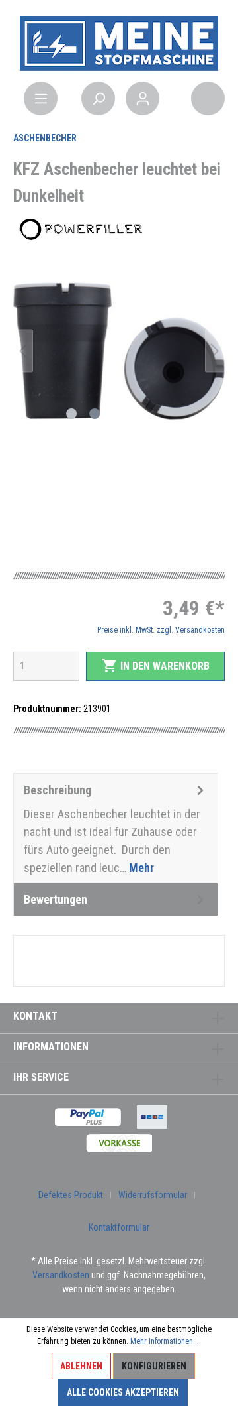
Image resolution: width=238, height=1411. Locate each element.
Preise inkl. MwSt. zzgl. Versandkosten (161, 630)
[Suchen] (98, 98)
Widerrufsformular (152, 1195)
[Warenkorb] (208, 98)
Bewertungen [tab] (55, 899)
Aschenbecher (45, 138)
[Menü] (41, 98)
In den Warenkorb (156, 666)
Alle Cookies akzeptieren (123, 1392)
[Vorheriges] (23, 351)
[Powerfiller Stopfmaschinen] (79, 229)
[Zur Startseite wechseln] (119, 42)
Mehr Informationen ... (165, 1341)
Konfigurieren (154, 1366)
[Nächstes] (215, 351)
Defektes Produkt (70, 1195)
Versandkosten (60, 1275)
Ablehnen (81, 1366)
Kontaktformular (119, 1227)
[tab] (115, 828)
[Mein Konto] (142, 98)
